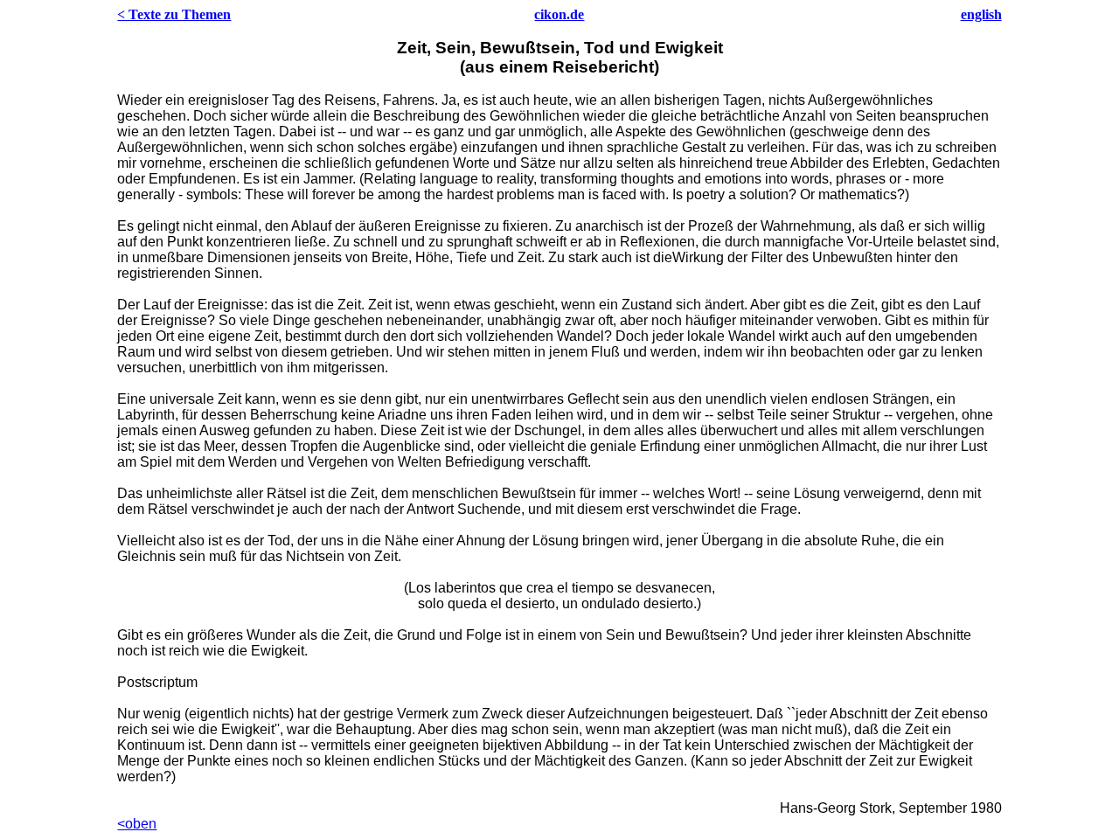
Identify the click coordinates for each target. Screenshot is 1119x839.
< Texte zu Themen (174, 14)
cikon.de (559, 14)
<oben (136, 823)
